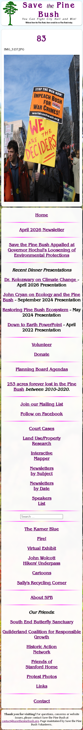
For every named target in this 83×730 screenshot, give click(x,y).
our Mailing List (46, 404)
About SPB (42, 597)
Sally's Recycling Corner (41, 582)
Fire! (41, 538)
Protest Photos (42, 676)
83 (41, 38)
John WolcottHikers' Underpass (41, 560)
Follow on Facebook (42, 413)
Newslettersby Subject (41, 471)
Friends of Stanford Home (42, 664)
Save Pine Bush (49, 9)
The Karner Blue (41, 529)
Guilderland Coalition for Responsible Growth (42, 634)
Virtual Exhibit (41, 548)
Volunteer (42, 344)
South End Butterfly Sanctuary (41, 621)
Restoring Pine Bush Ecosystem (35, 309)
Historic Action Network (42, 649)
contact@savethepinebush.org (20, 721)
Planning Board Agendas (42, 369)
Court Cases (41, 428)
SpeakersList (41, 501)
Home (41, 215)
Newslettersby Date (41, 486)
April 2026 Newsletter (41, 229)
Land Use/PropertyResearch (42, 441)
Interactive (42, 453)
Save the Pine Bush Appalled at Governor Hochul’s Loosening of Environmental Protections (42, 250)
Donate (41, 354)
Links (41, 686)
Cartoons (41, 573)
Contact (42, 701)
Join (25, 404)
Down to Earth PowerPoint (35, 324)
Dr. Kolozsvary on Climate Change (40, 279)
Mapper (42, 458)
